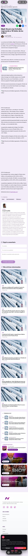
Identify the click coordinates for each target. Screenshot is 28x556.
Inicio (2, 5)
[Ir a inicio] (4, 2)
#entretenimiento (10, 199)
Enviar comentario (8, 261)
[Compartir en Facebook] (23, 26)
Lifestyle (4, 518)
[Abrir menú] (26, 2)
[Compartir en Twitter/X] (20, 26)
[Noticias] (8, 552)
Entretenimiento (6, 514)
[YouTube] (7, 507)
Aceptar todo (20, 548)
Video (4, 531)
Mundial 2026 (5, 533)
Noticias (6, 5)
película (12, 44)
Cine (10, 5)
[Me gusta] (11, 26)
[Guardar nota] (14, 26)
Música (4, 516)
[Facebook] (4, 507)
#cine (3, 199)
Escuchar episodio (13, 449)
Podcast (4, 529)
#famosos (18, 199)
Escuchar (6, 461)
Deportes (5, 520)
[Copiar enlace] (26, 26)
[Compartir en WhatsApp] (17, 26)
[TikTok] (15, 507)
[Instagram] (11, 507)
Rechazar (8, 548)
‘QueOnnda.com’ (14, 192)
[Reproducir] (23, 2)
